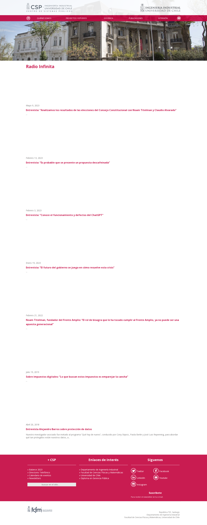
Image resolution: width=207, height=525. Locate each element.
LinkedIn (141, 477)
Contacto (179, 18)
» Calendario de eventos (39, 475)
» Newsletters (34, 478)
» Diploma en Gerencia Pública (94, 478)
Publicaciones (136, 18)
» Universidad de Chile (89, 475)
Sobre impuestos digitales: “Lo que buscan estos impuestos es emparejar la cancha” (77, 376)
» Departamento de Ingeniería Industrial (98, 469)
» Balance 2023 (34, 469)
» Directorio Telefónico (38, 472)
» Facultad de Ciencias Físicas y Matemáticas (101, 472)
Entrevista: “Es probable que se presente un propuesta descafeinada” (68, 162)
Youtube (163, 477)
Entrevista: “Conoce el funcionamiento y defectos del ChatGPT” (64, 215)
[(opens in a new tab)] (103, 140)
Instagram (142, 484)
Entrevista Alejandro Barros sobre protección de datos (59, 429)
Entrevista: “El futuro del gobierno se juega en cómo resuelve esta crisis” (70, 267)
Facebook (164, 471)
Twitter (140, 471)
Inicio (28, 18)
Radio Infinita (40, 66)
